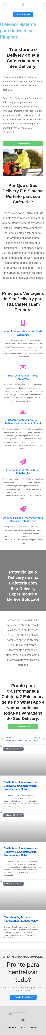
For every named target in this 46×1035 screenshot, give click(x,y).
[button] (5, 5)
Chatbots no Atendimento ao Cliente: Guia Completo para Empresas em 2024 (21, 786)
